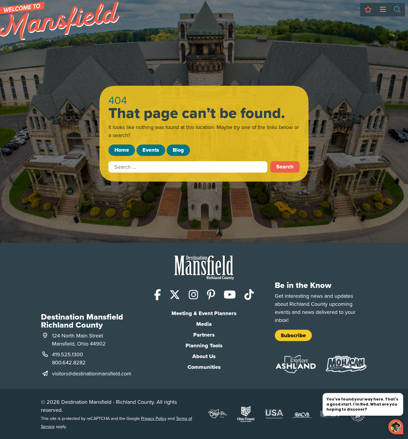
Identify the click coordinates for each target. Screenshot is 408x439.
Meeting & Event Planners (204, 313)
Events (150, 150)
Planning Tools (204, 345)
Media (204, 324)
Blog (178, 150)
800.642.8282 (69, 362)
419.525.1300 (67, 354)
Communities (204, 367)
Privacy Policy (153, 418)
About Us (204, 356)
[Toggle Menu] (383, 9)
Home (121, 150)
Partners (204, 335)
